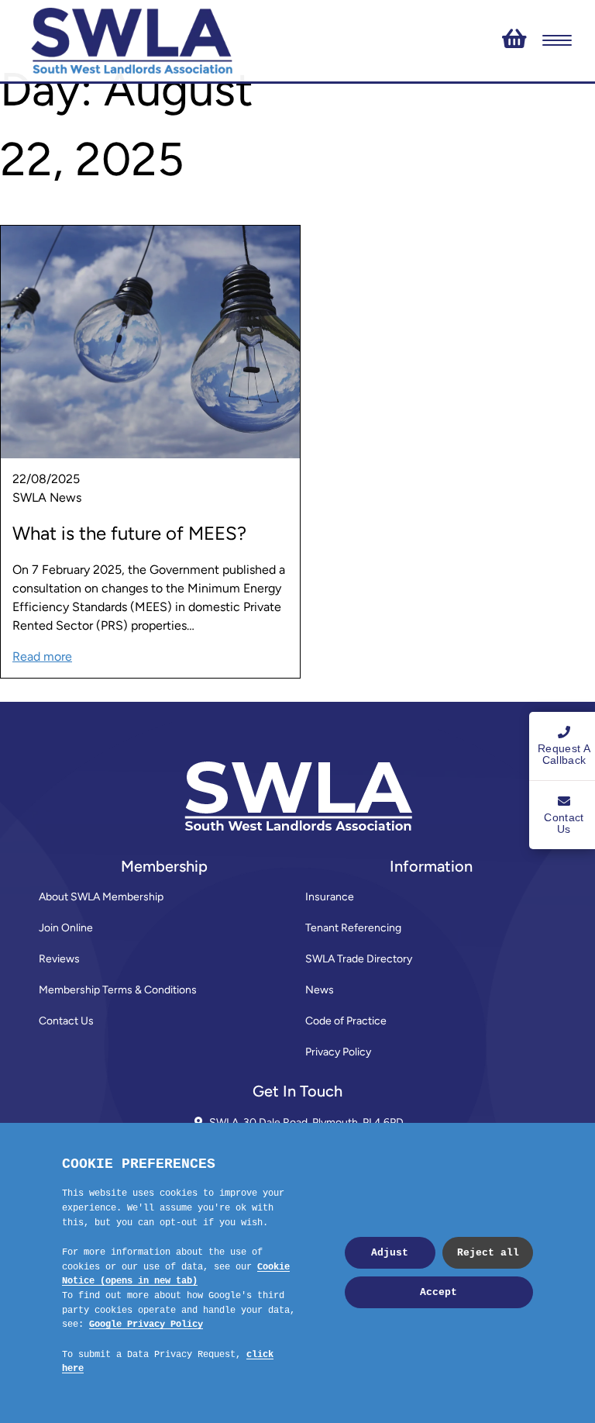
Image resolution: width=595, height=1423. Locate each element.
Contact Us (66, 1021)
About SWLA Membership (101, 896)
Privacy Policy (338, 1052)
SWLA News (46, 497)
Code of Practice (346, 1021)
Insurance (329, 896)
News (319, 989)
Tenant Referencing (353, 927)
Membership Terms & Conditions (118, 989)
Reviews (59, 958)
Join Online (66, 927)
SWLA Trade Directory (358, 958)
